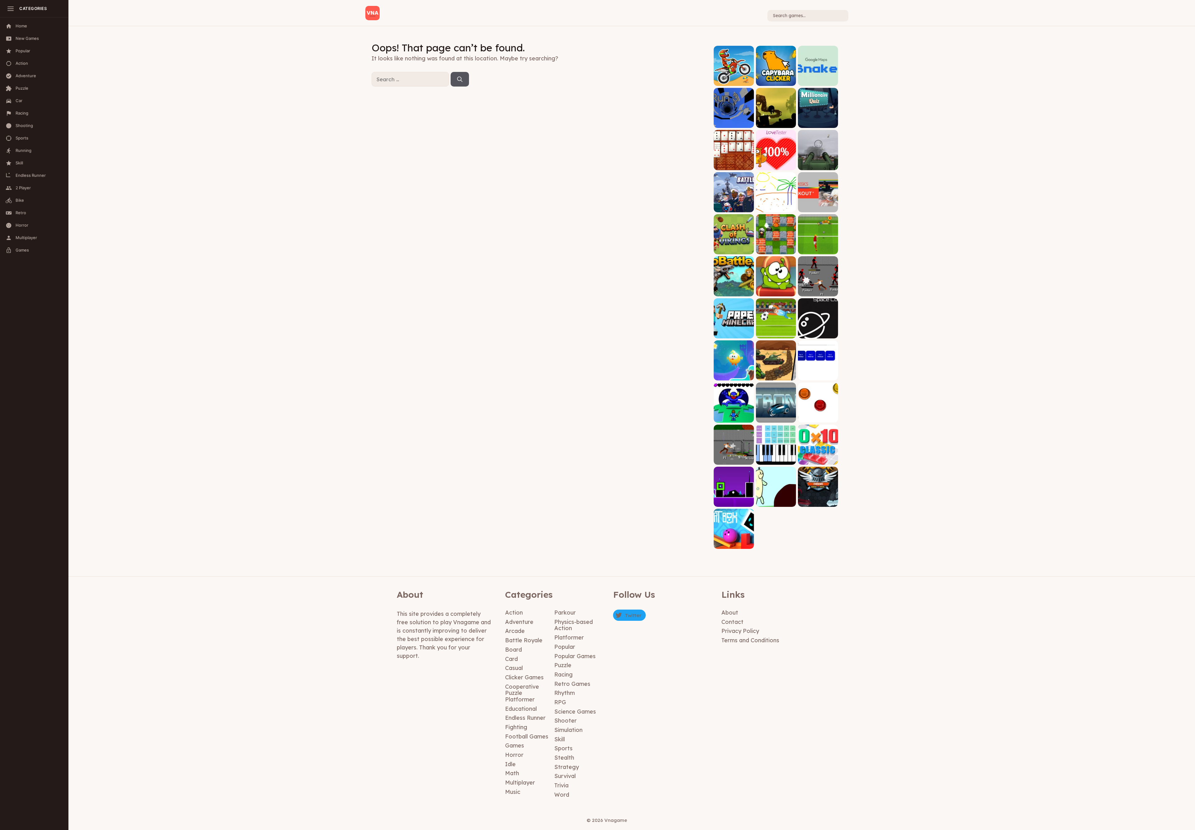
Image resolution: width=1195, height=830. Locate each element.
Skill (559, 739)
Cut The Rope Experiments (776, 289)
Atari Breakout (818, 207)
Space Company (818, 334)
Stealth (564, 757)
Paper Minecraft (734, 334)
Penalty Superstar (776, 334)
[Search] (460, 79)
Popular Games (575, 656)
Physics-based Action (573, 625)
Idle (510, 764)
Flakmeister (818, 165)
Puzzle (562, 665)
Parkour (565, 612)
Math (512, 773)
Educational (521, 708)
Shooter (565, 720)
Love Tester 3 (776, 165)
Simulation (568, 729)
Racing (563, 674)
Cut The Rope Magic (734, 374)
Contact (732, 621)
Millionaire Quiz (818, 123)
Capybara (775, 81)
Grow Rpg (733, 418)
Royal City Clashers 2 (818, 289)
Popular (564, 646)
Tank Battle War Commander (776, 374)
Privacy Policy (740, 630)
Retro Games (572, 683)
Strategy (566, 767)
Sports (563, 748)
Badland (776, 123)
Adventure (519, 621)
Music (512, 791)
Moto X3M (733, 81)
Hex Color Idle (818, 376)
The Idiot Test (818, 418)
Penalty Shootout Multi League (818, 247)
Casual (514, 668)
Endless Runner (525, 717)
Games (514, 745)
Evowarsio (818, 502)
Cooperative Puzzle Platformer (522, 693)
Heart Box (733, 544)
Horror (514, 754)
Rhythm (564, 692)
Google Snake (818, 81)
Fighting (516, 727)
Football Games (526, 736)
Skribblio (776, 207)
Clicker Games (524, 677)
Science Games (575, 711)
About (729, 612)
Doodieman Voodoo (776, 500)
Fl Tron (776, 418)
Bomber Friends (776, 250)
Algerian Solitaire (734, 165)
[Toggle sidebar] (11, 9)
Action (514, 612)
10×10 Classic (818, 460)
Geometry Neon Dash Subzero (733, 500)
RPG (560, 702)
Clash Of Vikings (733, 250)
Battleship (733, 207)
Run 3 (734, 123)
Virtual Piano (776, 460)
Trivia (561, 785)
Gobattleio (734, 292)
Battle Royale (523, 640)
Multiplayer (520, 782)
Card (511, 659)
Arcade (515, 630)
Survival (565, 776)
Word (561, 794)
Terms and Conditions (750, 640)
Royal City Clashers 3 (733, 458)
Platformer (569, 637)
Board (513, 649)
